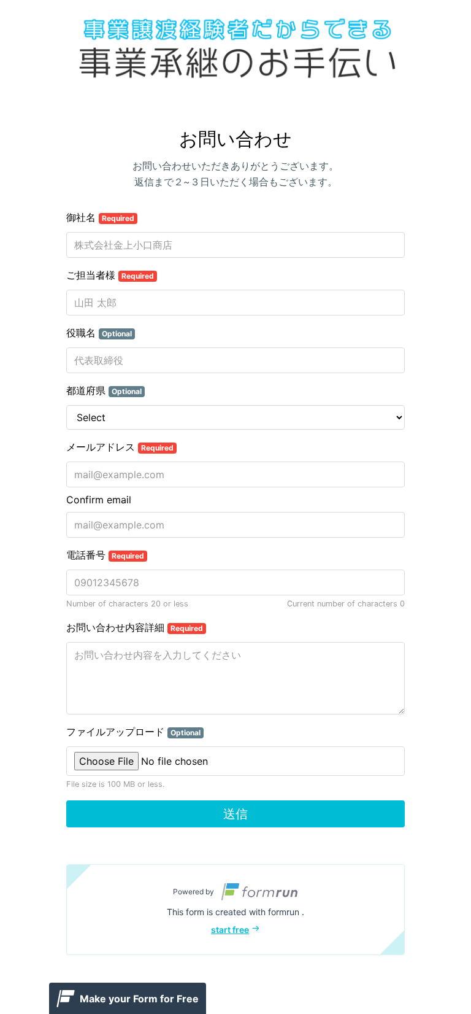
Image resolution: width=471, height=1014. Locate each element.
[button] (235, 909)
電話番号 (105, 555)
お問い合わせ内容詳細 (134, 627)
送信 (235, 814)
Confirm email (98, 499)
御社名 (100, 217)
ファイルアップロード (133, 732)
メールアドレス (120, 447)
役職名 (99, 333)
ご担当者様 (110, 275)
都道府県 (104, 390)
